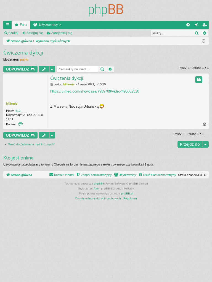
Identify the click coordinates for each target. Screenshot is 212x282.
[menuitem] (188, 25)
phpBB (98, 183)
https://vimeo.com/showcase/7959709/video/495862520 (94, 91)
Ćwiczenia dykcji (23, 52)
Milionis (11, 103)
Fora (23, 25)
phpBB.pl (127, 193)
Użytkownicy (48, 25)
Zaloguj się (34, 33)
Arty (96, 188)
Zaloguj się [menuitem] (197, 26)
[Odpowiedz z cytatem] (198, 79)
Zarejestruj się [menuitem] (206, 26)
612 (17, 110)
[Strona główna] (106, 10)
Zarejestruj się (61, 33)
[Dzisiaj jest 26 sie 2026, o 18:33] (203, 41)
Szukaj (13, 33)
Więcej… (9, 26)
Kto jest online (18, 157)
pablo (24, 59)
